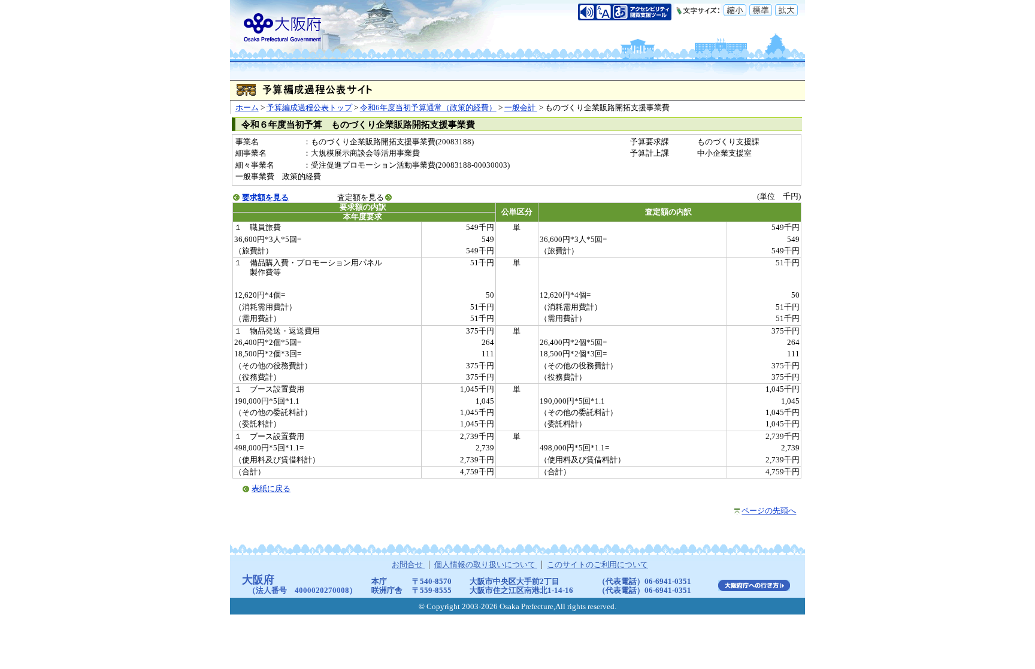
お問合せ (408, 565)
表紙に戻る (271, 489)
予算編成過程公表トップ (309, 108)
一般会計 (520, 108)
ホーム (247, 108)
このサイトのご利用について (597, 565)
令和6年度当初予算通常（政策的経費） (428, 108)
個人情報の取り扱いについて (485, 565)
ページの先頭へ (769, 511)
